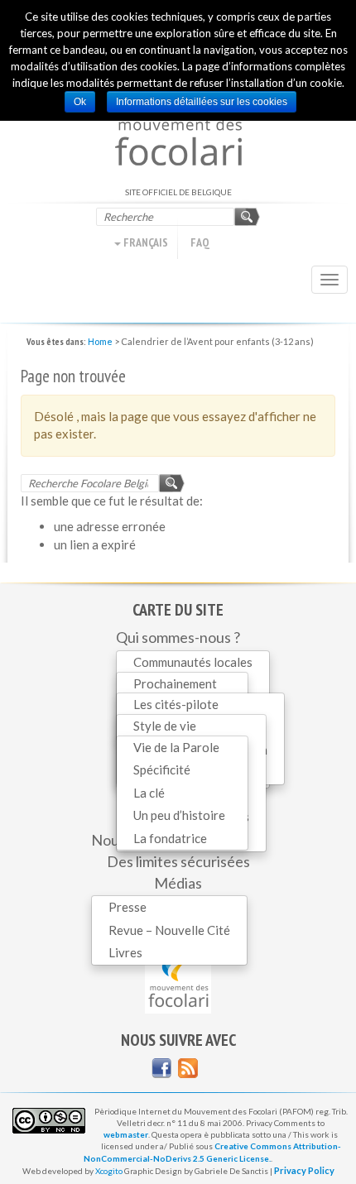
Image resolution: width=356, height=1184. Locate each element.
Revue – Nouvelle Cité (169, 930)
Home (100, 341)
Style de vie (164, 725)
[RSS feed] (188, 1068)
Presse (127, 906)
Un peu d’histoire (179, 815)
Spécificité (161, 769)
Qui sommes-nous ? (178, 637)
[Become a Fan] (161, 1068)
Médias (178, 883)
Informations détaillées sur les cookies (201, 102)
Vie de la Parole (176, 747)
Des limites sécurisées (178, 861)
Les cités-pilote (176, 704)
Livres (125, 952)
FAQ (199, 242)
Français (144, 242)
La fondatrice (170, 838)
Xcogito (109, 1171)
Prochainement (175, 683)
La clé (149, 792)
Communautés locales (193, 661)
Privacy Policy (304, 1170)
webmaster (125, 1134)
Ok (80, 102)
